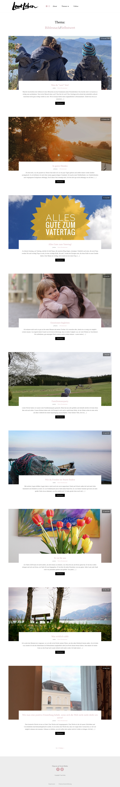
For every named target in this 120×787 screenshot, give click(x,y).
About (55, 6)
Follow (76, 6)
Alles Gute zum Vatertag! (60, 244)
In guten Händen (60, 166)
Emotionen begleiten (60, 323)
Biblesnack (52, 28)
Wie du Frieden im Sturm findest (60, 479)
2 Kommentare (63, 169)
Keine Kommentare (62, 88)
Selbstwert (68, 28)
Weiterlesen (60, 103)
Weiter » (61, 748)
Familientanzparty (60, 401)
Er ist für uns (60, 558)
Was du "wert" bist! (60, 85)
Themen (64, 6)
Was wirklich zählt (60, 636)
